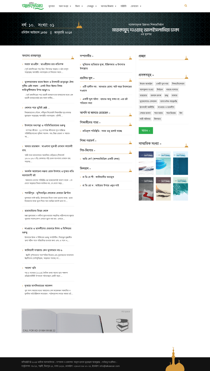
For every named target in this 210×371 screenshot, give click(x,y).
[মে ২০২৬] (146, 200)
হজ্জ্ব (166, 95)
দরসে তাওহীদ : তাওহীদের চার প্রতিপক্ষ (44, 64)
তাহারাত (143, 95)
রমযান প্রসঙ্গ (156, 95)
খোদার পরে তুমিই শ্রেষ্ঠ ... (37, 107)
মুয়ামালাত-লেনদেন (148, 101)
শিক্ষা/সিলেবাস (178, 83)
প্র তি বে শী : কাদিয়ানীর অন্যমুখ (98, 177)
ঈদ (180, 113)
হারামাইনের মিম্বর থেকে (36, 210)
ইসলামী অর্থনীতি (147, 107)
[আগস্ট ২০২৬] (146, 174)
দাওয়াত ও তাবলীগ (166, 107)
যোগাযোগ (134, 6)
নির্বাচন (160, 89)
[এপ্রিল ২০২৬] (163, 200)
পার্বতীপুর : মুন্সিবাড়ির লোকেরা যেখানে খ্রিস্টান (48, 193)
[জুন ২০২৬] (180, 174)
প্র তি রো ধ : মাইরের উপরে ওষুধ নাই (101, 185)
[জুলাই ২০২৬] (163, 174)
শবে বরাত (158, 113)
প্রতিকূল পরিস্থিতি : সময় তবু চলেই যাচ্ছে (102, 131)
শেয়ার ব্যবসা (145, 113)
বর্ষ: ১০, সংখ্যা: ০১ (37, 25)
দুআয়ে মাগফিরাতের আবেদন (38, 285)
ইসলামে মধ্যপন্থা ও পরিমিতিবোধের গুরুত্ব (45, 125)
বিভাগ (77, 6)
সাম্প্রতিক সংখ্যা (150, 143)
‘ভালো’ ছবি (30, 267)
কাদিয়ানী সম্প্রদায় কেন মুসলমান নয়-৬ (43, 250)
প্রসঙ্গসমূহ (146, 75)
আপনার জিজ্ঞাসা (107, 6)
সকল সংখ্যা (63, 6)
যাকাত (174, 95)
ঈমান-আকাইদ (146, 83)
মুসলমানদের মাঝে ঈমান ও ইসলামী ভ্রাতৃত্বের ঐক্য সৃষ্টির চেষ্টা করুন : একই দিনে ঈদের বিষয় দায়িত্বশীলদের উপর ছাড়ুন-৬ (48, 85)
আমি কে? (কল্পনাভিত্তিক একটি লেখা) (101, 158)
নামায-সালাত (172, 89)
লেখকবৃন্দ (90, 6)
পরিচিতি (123, 6)
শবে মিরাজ (171, 113)
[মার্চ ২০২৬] (180, 200)
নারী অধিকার (145, 119)
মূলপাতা (52, 6)
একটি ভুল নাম (162, 83)
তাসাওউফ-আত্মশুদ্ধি (168, 101)
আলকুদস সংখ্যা (146, 89)
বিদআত (157, 119)
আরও (146, 130)
